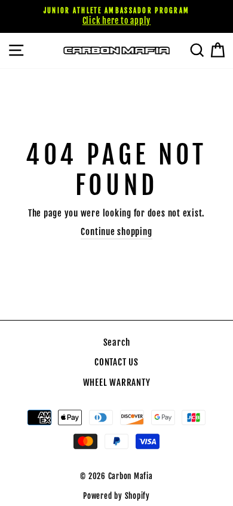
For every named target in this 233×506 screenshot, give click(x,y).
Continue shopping (116, 231)
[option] (116, 16)
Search (116, 342)
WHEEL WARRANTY (117, 382)
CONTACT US (116, 362)
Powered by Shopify (116, 496)
